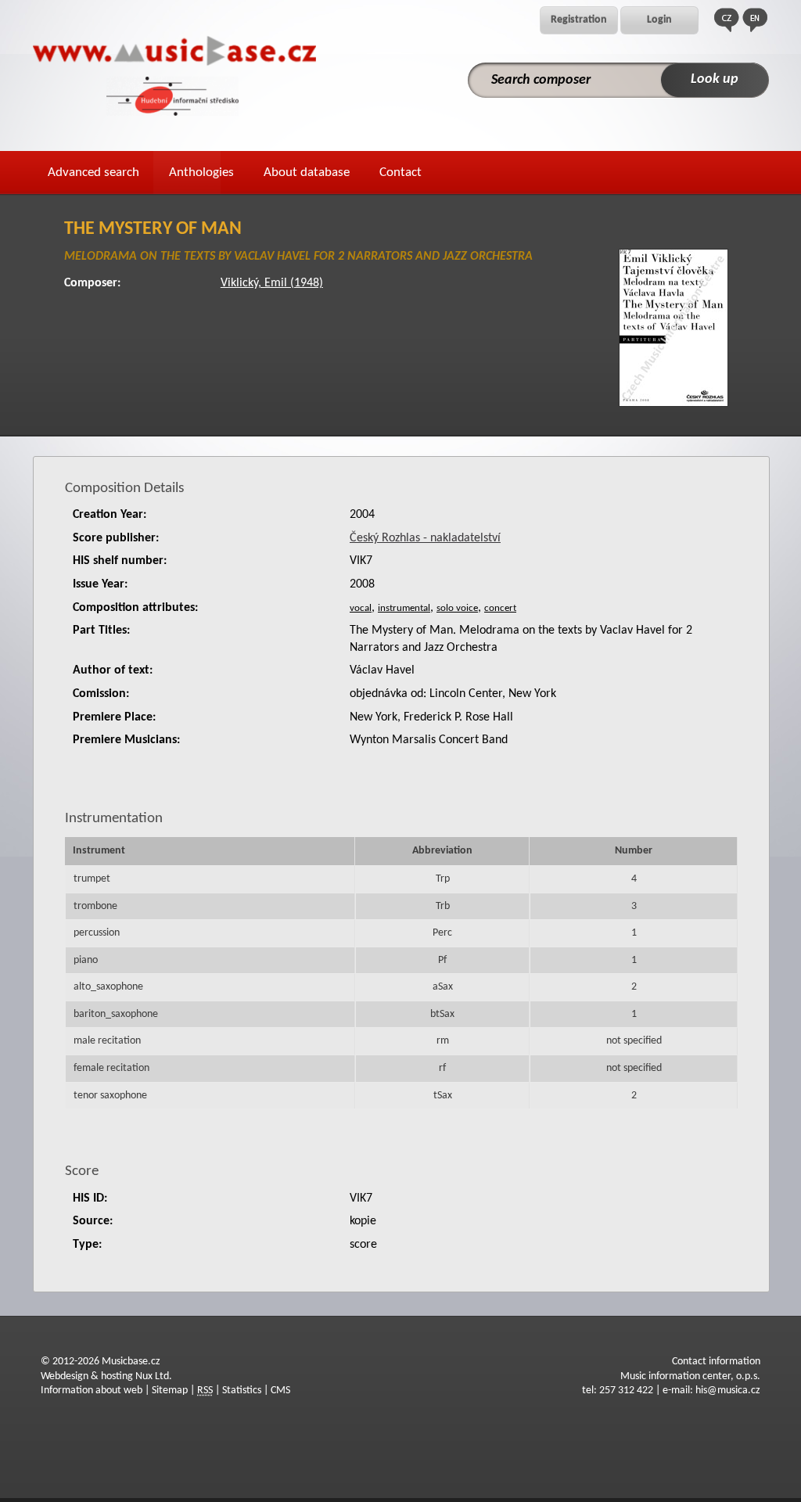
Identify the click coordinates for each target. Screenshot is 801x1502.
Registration (579, 20)
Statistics (241, 1390)
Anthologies (201, 172)
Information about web (91, 1390)
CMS (280, 1390)
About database (307, 172)
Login (659, 20)
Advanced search (93, 172)
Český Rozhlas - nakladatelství (425, 538)
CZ (726, 20)
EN (754, 20)
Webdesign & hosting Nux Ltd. (106, 1376)
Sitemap (170, 1390)
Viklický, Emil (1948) (272, 283)
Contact (400, 172)
